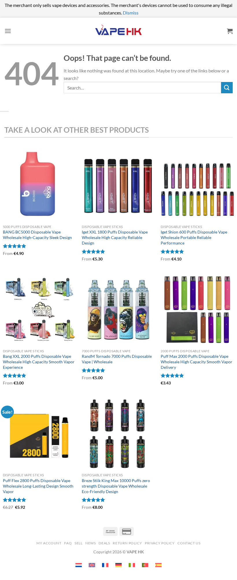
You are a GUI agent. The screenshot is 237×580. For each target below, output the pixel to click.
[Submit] (227, 87)
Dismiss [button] (130, 12)
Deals (104, 543)
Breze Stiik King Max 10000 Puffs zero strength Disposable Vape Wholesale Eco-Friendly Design (116, 486)
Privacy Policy (160, 543)
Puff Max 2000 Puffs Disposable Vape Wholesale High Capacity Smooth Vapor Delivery (196, 361)
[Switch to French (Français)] (105, 565)
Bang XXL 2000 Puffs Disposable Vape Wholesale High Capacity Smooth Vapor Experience (39, 361)
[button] (7, 31)
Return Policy (127, 543)
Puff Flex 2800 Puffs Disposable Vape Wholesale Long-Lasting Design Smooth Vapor (38, 486)
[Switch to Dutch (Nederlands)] (78, 565)
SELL (78, 543)
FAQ (68, 543)
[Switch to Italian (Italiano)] (131, 565)
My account (48, 543)
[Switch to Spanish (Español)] (158, 565)
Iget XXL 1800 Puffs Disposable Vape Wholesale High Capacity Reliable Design (115, 237)
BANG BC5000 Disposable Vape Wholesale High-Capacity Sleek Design (37, 234)
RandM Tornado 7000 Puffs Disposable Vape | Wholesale (117, 359)
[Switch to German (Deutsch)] (118, 565)
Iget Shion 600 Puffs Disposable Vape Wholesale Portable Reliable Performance (194, 237)
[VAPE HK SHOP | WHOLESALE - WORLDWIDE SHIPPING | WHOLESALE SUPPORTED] (118, 31)
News (90, 543)
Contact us (188, 543)
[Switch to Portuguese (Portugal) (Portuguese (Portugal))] (145, 565)
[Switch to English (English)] (92, 565)
